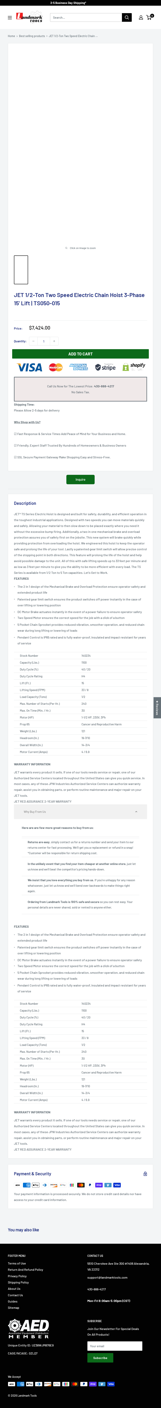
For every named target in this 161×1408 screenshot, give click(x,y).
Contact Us (15, 1295)
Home (11, 36)
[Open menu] (10, 17)
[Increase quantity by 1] (54, 341)
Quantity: (20, 341)
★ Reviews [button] (157, 707)
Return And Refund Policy (25, 1269)
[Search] (127, 17)
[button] (80, 811)
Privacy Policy (17, 1276)
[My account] (141, 17)
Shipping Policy (18, 1282)
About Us (14, 1288)
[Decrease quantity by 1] (33, 341)
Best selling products (32, 36)
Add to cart (80, 353)
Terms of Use (17, 1263)
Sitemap (13, 1307)
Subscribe (100, 1358)
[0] (148, 17)
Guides (12, 1301)
